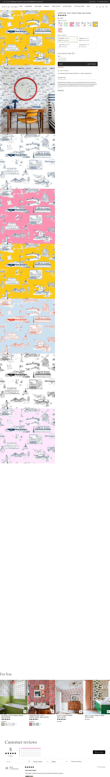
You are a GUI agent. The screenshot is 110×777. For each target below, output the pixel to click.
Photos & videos (76, 761)
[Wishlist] (103, 7)
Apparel (46, 6)
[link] (62, 15)
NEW (20, 6)
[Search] (97, 7)
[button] (30, 748)
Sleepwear (28, 6)
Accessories (67, 6)
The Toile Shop (79, 6)
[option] (60, 24)
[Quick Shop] (24, 711)
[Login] (100, 7)
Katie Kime (10, 7)
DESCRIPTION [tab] (62, 77)
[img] (13, 769)
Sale (88, 6)
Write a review (99, 752)
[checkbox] (78, 762)
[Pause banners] (2, 2)
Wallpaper (38, 6)
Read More (61, 90)
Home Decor (56, 6)
